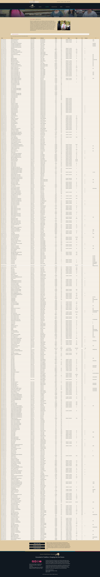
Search (34, 0)
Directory (62, 1)
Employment (58, 1)
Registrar (33, 19)
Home (31, 19)
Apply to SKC (68, 1)
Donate (65, 1)
